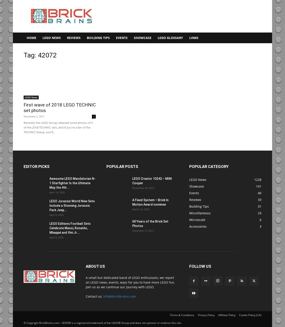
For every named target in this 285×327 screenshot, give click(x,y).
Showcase (142, 38)
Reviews (74, 38)
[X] (253, 281)
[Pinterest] (229, 281)
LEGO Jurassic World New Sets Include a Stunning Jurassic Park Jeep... (72, 205)
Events (122, 38)
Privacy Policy (206, 315)
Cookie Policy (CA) (250, 315)
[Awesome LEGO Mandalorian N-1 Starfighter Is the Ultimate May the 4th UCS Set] (35, 184)
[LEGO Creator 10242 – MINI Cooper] (117, 184)
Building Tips (98, 38)
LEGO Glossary (170, 38)
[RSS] (241, 281)
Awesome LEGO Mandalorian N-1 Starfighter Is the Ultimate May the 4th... (72, 183)
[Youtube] (193, 293)
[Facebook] (193, 281)
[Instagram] (217, 280)
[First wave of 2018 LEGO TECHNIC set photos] (60, 81)
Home (31, 38)
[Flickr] (205, 281)
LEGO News (52, 38)
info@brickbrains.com (119, 296)
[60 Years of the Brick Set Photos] (117, 227)
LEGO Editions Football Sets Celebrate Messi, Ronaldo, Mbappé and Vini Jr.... (70, 228)
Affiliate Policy (227, 315)
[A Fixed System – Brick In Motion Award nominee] (117, 205)
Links (193, 38)
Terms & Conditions (182, 315)
